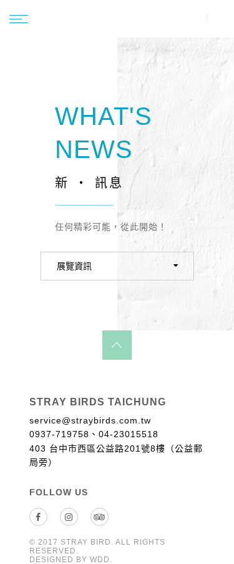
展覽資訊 (74, 266)
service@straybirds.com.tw (90, 420)
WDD (100, 559)
